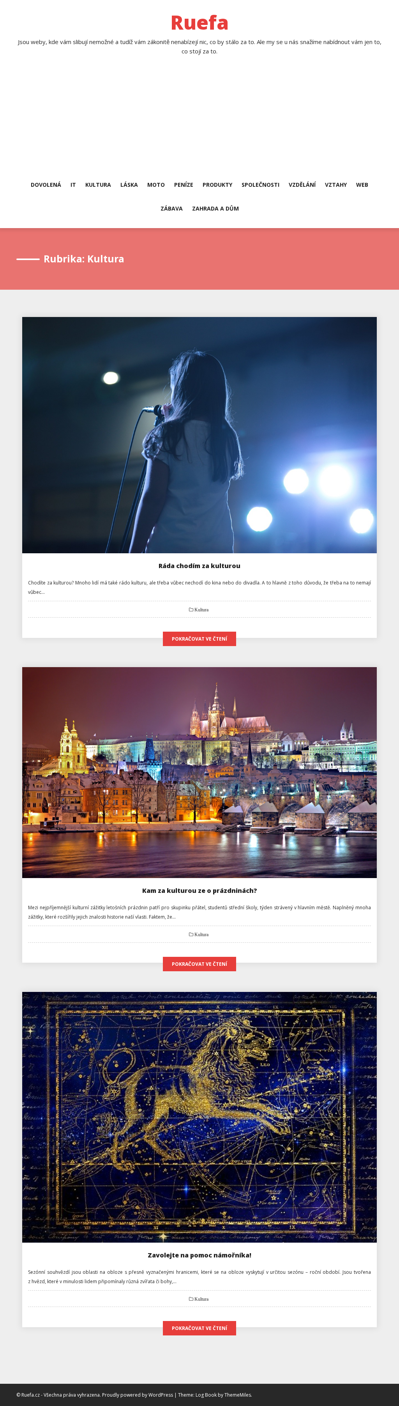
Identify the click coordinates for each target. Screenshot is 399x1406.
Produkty (217, 184)
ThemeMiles (237, 1395)
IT (73, 184)
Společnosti (260, 184)
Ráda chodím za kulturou (199, 565)
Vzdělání (302, 184)
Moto (156, 184)
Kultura (98, 184)
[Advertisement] (199, 122)
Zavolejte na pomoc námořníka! (199, 1255)
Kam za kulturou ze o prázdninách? (199, 890)
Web (362, 184)
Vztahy (336, 184)
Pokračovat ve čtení (199, 639)
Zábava (172, 208)
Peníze (183, 184)
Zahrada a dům (215, 208)
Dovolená (46, 184)
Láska (129, 184)
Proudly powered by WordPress (138, 1395)
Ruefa (199, 22)
